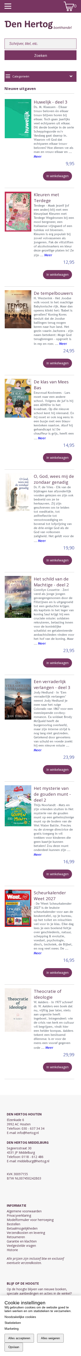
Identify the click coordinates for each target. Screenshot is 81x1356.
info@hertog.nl (28, 1133)
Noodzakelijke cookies (20, 1317)
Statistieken (12, 1323)
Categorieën (20, 76)
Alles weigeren (50, 1338)
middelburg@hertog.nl (33, 1161)
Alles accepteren (19, 1338)
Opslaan (13, 1347)
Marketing (11, 1328)
